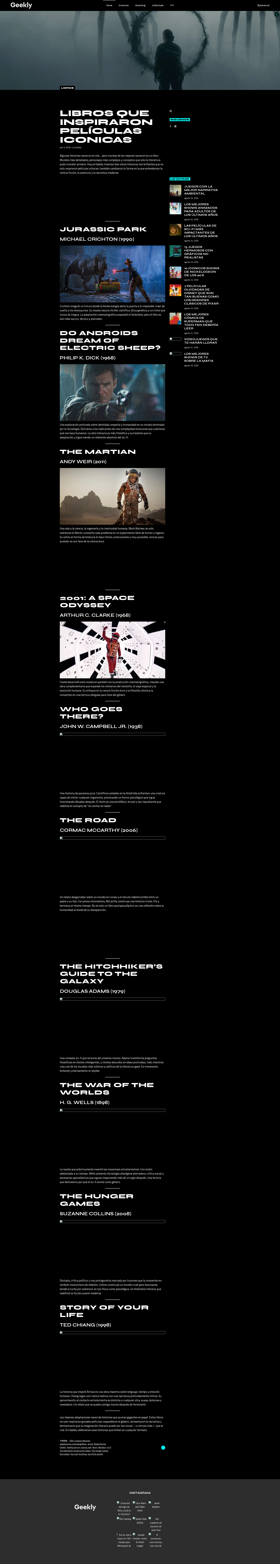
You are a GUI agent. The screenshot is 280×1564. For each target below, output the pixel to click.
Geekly (78, 147)
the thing (83, 1454)
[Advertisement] (112, 196)
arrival (90, 1443)
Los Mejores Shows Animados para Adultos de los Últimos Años (201, 209)
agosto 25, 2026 (191, 198)
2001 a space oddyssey (79, 1440)
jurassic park (86, 1447)
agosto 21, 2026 (191, 333)
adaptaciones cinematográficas (73, 1443)
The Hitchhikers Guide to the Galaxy (75, 1450)
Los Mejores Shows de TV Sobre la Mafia (199, 357)
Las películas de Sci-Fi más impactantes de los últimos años (201, 231)
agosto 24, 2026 (191, 219)
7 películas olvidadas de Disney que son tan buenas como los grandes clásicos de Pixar (201, 294)
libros (94, 1447)
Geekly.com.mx (73, 1447)
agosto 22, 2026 (191, 279)
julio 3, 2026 (65, 147)
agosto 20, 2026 (191, 365)
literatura (102, 1447)
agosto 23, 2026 (191, 261)
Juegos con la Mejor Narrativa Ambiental (201, 190)
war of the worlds (95, 1454)
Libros (67, 88)
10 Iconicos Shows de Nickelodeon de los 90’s (201, 271)
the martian (65, 1454)
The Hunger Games (100, 1450)
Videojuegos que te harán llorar (201, 341)
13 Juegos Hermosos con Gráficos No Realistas (198, 252)
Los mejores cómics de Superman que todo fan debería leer (201, 321)
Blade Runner (100, 1443)
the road (74, 1454)
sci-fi (109, 1447)
